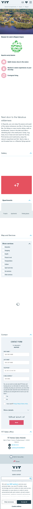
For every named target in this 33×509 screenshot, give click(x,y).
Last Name (6, 359)
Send (16, 422)
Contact (4, 335)
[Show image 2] (16, 185)
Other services (8, 274)
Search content (16, 474)
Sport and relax (9, 268)
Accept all (24, 502)
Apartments (14, 213)
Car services (8, 271)
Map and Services (8, 235)
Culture (7, 264)
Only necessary (9, 502)
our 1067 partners (12, 484)
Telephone (6, 368)
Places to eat (8, 257)
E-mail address (8, 376)
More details (8, 410)
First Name (6, 351)
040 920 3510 (15, 445)
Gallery (4, 153)
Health (6, 254)
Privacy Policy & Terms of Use (21, 403)
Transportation (8, 261)
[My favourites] (26, 2)
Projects (5, 213)
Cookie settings (16, 506)
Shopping (7, 250)
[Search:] (30, 478)
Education (7, 247)
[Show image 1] (16, 167)
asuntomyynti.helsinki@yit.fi (18, 447)
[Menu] (30, 2)
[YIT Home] (5, 2)
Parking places (25, 213)
